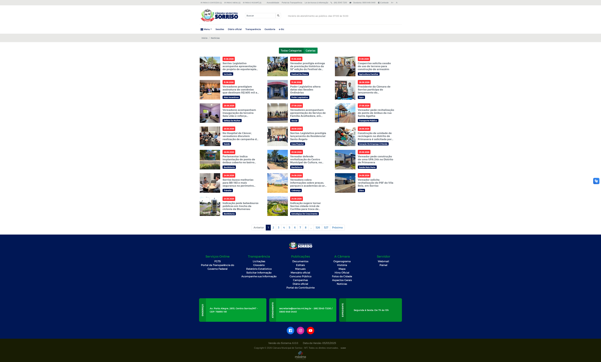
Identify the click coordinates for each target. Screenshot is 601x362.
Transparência (253, 29)
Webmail (383, 261)
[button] (278, 15)
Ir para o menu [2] (232, 3)
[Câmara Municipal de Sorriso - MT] (219, 15)
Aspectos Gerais (342, 280)
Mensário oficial (300, 272)
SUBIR (343, 348)
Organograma (342, 261)
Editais (300, 265)
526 (318, 227)
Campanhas (300, 280)
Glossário (259, 265)
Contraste (384, 3)
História (342, 265)
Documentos (300, 261)
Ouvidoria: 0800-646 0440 (364, 3)
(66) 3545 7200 (340, 3)
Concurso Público (300, 276)
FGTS (217, 261)
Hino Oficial (342, 272)
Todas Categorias (291, 50)
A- (397, 3)
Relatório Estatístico (259, 268)
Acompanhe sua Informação (259, 276)
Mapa (342, 268)
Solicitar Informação (259, 272)
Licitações (259, 261)
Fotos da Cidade (342, 276)
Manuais (300, 268)
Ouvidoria (270, 29)
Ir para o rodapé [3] (252, 3)
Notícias (342, 283)
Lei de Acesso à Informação (316, 3)
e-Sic (281, 29)
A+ (392, 3)
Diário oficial (235, 29)
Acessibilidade (273, 3)
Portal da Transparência (292, 3)
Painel (383, 265)
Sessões (220, 29)
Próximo (337, 227)
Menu (207, 29)
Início (205, 38)
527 (326, 227)
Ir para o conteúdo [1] (211, 3)
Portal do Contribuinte (300, 287)
